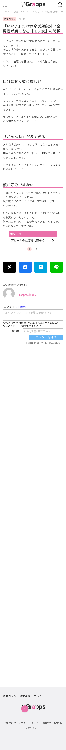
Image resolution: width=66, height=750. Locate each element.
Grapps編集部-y (26, 295)
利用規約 (58, 722)
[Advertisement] (33, 491)
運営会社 (47, 722)
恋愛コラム (19, 11)
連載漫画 (25, 696)
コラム (38, 696)
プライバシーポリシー (29, 722)
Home (6, 11)
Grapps (36, 728)
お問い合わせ (10, 722)
